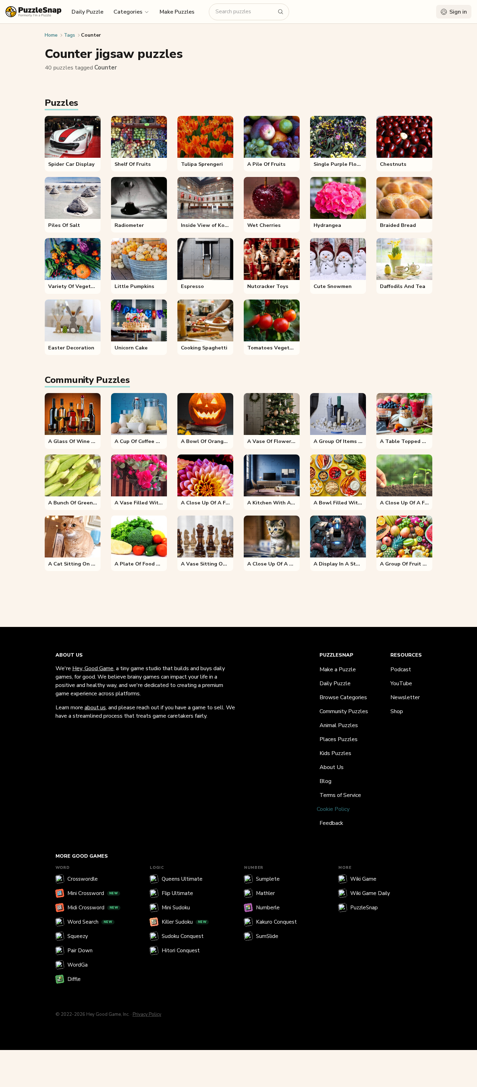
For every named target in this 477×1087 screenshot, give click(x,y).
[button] (131, 11)
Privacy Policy (147, 1014)
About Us (332, 767)
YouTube (401, 683)
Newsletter (405, 697)
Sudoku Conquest (183, 936)
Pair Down (80, 950)
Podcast (400, 669)
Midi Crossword (92, 907)
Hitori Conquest (181, 950)
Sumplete (268, 878)
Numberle (268, 907)
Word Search (89, 921)
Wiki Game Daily (370, 893)
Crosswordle (82, 878)
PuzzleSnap (364, 907)
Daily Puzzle (87, 12)
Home (51, 35)
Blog (325, 781)
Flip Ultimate (177, 893)
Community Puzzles (344, 711)
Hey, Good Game (92, 668)
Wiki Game (363, 878)
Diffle (74, 979)
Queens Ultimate (182, 878)
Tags (69, 35)
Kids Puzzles (335, 753)
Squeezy (77, 936)
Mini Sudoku (176, 907)
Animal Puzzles (339, 725)
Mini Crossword (92, 893)
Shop (396, 711)
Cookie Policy (333, 809)
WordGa (77, 964)
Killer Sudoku (184, 921)
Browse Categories (343, 697)
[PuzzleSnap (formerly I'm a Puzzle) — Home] (33, 12)
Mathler (265, 893)
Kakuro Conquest (276, 921)
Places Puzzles (339, 739)
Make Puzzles (177, 12)
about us (95, 707)
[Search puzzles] (280, 12)
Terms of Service (340, 795)
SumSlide (267, 936)
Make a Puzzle (338, 669)
